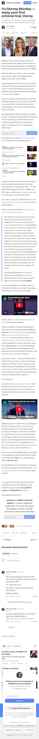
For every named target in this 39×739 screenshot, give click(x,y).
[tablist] (10, 554)
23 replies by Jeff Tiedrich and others (20, 602)
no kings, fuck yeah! (10, 668)
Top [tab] (4, 646)
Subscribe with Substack (21, 708)
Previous (8, 540)
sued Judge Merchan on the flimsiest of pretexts (17, 339)
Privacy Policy (23, 717)
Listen (35, 27)
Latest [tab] (9, 646)
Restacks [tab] (15, 553)
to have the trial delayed (17, 332)
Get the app (29, 730)
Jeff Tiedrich (10, 26)
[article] (19, 658)
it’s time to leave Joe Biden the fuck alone (14, 653)
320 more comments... (9, 636)
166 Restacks (27, 526)
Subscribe (27, 3)
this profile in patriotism (22, 384)
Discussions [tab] (17, 646)
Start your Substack (14, 730)
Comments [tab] (6, 553)
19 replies (11, 627)
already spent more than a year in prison (19, 201)
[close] (33, 672)
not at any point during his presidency (19, 469)
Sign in (35, 3)
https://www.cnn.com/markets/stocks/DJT (20, 619)
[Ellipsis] (36, 571)
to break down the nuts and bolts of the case (18, 211)
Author (8, 574)
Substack (10, 735)
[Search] (35, 646)
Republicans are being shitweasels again (13, 658)
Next (32, 540)
